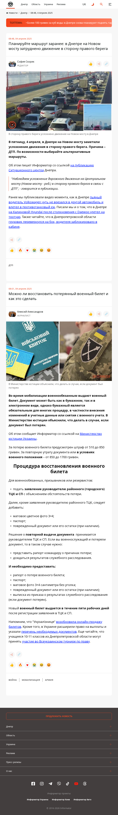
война (13, 679)
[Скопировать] (106, 64)
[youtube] (76, 784)
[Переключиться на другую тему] (93, 4)
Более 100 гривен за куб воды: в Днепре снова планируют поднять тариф (71, 22)
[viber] (59, 784)
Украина (48, 4)
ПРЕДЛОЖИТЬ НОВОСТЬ (59, 716)
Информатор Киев (61, 799)
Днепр (24, 4)
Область (35, 4)
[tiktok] (67, 784)
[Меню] (110, 4)
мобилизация (31, 679)
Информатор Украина (37, 799)
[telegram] (50, 784)
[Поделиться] (99, 64)
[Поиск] (101, 4)
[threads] (85, 784)
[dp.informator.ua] (10, 4)
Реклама (61, 4)
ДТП (11, 265)
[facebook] (33, 784)
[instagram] (42, 784)
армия (49, 679)
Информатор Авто (82, 799)
